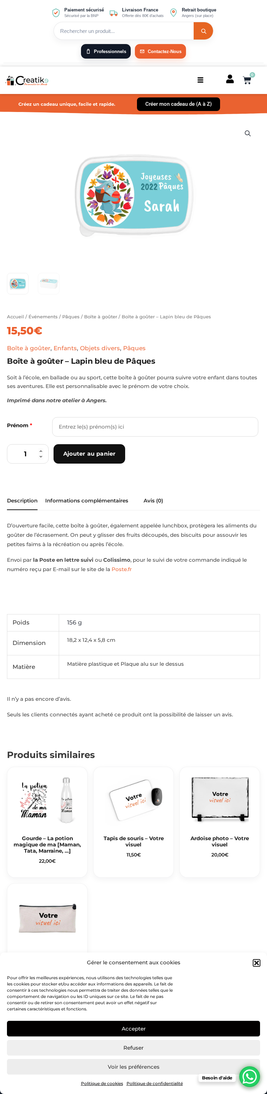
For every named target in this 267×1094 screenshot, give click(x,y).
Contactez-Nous (164, 51)
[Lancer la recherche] (203, 31)
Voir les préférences (134, 1066)
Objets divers (100, 348)
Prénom (19, 425)
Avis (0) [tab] (153, 500)
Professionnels (110, 51)
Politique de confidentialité (155, 1083)
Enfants (65, 348)
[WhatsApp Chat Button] (249, 1076)
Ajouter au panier (89, 453)
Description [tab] (22, 500)
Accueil (15, 316)
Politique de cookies (102, 1083)
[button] (256, 962)
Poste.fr (122, 569)
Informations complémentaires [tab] (86, 500)
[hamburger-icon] (200, 80)
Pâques (71, 316)
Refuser (133, 1047)
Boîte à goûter (100, 316)
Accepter (134, 1028)
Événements (43, 316)
